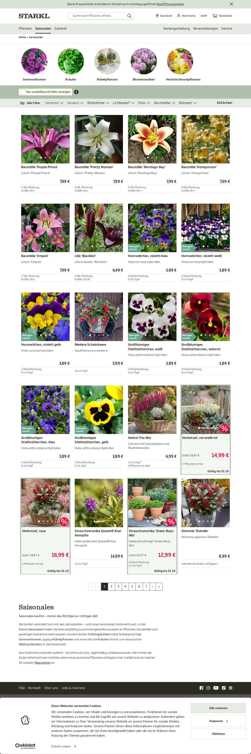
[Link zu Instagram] (208, 687)
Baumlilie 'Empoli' (34, 256)
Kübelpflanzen (107, 79)
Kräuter (70, 79)
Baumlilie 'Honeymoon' (199, 167)
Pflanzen (25, 28)
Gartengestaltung (176, 28)
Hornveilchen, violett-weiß (201, 256)
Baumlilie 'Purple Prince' (39, 167)
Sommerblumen (34, 79)
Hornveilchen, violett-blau (148, 256)
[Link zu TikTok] (224, 687)
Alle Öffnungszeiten (170, 4)
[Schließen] (231, 4)
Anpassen (216, 720)
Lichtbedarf (121, 103)
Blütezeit (185, 103)
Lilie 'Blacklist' (85, 256)
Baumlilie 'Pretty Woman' (94, 167)
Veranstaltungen (205, 28)
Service (226, 28)
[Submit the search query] (129, 15)
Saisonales (43, 28)
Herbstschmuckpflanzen (180, 79)
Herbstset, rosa (34, 531)
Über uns (51, 688)
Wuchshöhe (162, 103)
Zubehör (60, 28)
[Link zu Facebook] (201, 687)
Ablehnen (218, 733)
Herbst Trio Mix (139, 438)
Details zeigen (61, 746)
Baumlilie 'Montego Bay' (147, 167)
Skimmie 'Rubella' (194, 531)
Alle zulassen (218, 708)
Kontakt (34, 688)
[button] (32, 103)
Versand (73, 103)
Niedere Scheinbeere (90, 344)
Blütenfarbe (96, 103)
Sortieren (52, 103)
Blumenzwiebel (144, 79)
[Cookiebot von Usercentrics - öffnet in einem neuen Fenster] (25, 746)
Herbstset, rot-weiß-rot (200, 438)
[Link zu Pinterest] (230, 687)
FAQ (22, 688)
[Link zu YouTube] (216, 687)
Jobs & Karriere (73, 688)
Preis (142, 103)
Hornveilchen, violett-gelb (41, 344)
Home (22, 37)
